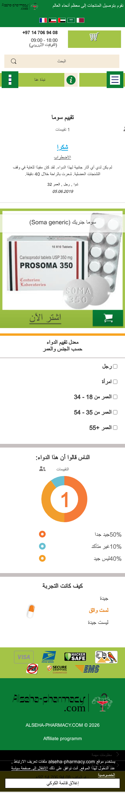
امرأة (107, 382)
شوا (76, 184)
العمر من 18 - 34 (93, 397)
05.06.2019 (62, 191)
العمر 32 (53, 184)
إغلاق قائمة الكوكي (63, 783)
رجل (67, 184)
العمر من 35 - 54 (93, 412)
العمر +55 (100, 427)
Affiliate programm (62, 738)
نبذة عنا (39, 79)
